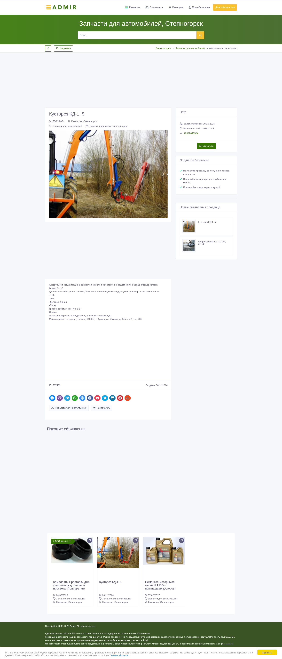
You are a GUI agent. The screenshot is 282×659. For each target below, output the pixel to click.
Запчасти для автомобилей (190, 48)
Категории (177, 7)
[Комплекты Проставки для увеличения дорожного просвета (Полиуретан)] (72, 550)
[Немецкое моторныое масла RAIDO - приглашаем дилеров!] (164, 551)
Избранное (65, 48)
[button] (53, 174)
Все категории (163, 48)
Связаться (208, 146)
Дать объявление (225, 7)
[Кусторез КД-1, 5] (190, 226)
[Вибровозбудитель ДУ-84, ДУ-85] (190, 245)
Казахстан (134, 7)
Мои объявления (201, 7)
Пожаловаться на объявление (70, 408)
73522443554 (190, 133)
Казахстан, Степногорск (84, 121)
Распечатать (103, 408)
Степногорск (156, 7)
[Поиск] (200, 35)
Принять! (267, 652)
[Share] (52, 398)
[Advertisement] (141, 77)
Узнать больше (119, 655)
